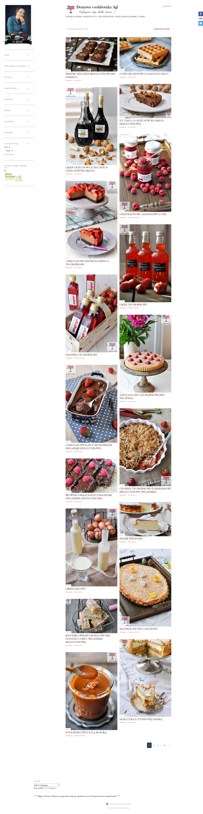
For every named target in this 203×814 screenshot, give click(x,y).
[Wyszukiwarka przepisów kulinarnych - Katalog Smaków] (14, 176)
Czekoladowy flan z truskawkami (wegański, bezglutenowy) (89, 446)
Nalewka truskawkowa (81, 354)
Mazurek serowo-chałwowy (138, 628)
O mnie (141, 17)
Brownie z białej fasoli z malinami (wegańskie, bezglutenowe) (89, 496)
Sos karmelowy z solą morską (86, 732)
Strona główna (74, 17)
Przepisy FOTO (90, 17)
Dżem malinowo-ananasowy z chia (143, 214)
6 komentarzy (132, 127)
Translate (52, 788)
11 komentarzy (78, 267)
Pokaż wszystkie (161, 29)
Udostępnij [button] (69, 80)
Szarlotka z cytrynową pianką (140, 719)
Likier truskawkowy (133, 304)
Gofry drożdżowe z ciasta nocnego (143, 73)
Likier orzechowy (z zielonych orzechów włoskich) (87, 169)
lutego (9, 151)
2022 (7, 147)
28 (164, 745)
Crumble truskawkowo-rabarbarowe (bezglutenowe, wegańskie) (145, 490)
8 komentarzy (78, 451)
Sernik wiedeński (131, 538)
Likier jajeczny (76, 588)
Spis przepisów (106, 17)
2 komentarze (132, 77)
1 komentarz (77, 80)
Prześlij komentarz (133, 217)
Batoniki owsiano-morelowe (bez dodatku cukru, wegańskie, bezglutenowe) (88, 639)
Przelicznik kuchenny (126, 17)
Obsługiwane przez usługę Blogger (120, 804)
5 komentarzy (132, 401)
